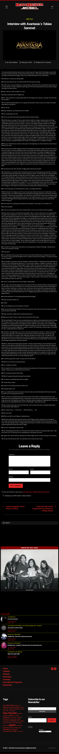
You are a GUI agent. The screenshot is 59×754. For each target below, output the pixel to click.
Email (32, 469)
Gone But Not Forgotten (12, 682)
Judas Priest (6, 718)
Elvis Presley (5, 710)
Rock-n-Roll (6, 727)
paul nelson (5, 725)
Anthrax (16, 705)
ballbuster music (7, 707)
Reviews (6, 674)
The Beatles (6, 729)
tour (18, 731)
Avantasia (8, 495)
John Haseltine (13, 62)
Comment (12, 454)
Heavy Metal (5, 715)
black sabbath (15, 707)
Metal (18, 720)
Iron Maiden (11, 715)
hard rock (19, 713)
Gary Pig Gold (10, 713)
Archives (41, 729)
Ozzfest (20, 722)
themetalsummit (14, 729)
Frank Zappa (12, 710)
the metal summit (7, 731)
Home (5, 668)
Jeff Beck (17, 715)
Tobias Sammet (26, 495)
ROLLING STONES (13, 727)
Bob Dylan (22, 707)
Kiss (19, 719)
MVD (17, 722)
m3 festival (13, 720)
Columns (6, 671)
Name (11, 469)
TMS (14, 731)
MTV (10, 722)
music (13, 722)
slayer (19, 727)
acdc (4, 705)
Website (11, 476)
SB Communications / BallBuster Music (24, 748)
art (19, 705)
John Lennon (13, 717)
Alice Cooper (10, 705)
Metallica (22, 720)
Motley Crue (5, 722)
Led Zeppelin (6, 720)
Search (30, 717)
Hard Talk (29, 18)
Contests (6, 679)
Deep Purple (17, 708)
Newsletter (7, 685)
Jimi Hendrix (6, 717)
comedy (11, 708)
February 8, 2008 (27, 62)
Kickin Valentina (13, 718)
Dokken (22, 708)
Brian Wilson (5, 708)
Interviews (7, 676)
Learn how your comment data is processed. (36, 492)
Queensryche (19, 725)
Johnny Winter (19, 717)
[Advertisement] (29, 535)
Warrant (21, 731)
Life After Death (16, 495)
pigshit (12, 725)
